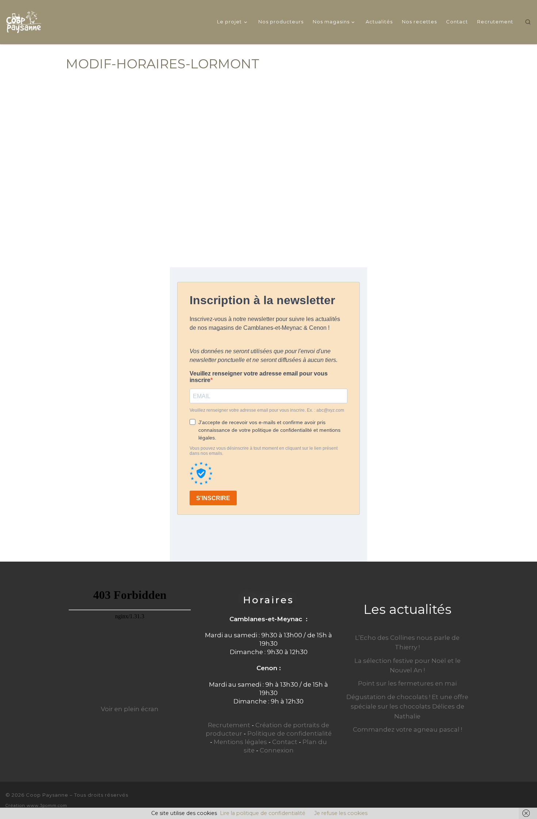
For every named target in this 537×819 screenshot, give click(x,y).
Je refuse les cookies (340, 813)
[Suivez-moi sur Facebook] (516, 799)
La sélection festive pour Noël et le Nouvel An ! (407, 665)
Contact (284, 742)
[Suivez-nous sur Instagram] (529, 799)
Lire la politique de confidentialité (262, 813)
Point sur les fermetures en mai (407, 683)
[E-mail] (504, 799)
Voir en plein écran (130, 709)
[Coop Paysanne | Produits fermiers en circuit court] (23, 20)
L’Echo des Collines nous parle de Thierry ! (407, 642)
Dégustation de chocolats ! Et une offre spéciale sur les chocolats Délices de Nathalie (407, 706)
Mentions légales (240, 742)
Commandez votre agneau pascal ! (407, 729)
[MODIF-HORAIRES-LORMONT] (268, 164)
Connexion (277, 750)
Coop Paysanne (47, 795)
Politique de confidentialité (289, 733)
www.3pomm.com (47, 805)
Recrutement (229, 725)
